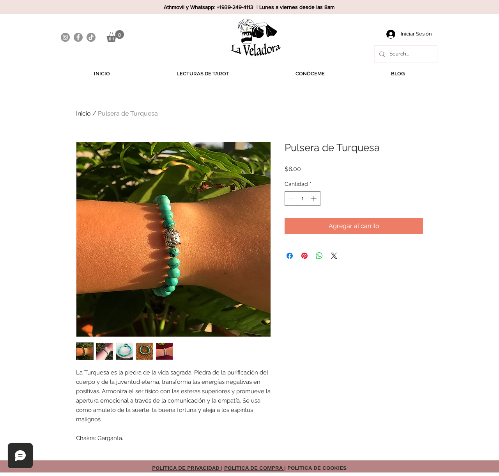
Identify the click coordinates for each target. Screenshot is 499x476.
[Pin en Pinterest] (304, 255)
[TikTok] (91, 37)
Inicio (83, 113)
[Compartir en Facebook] (289, 255)
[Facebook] (78, 37)
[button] (115, 36)
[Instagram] (65, 37)
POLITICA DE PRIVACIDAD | (187, 468)
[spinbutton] (303, 198)
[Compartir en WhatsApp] (319, 255)
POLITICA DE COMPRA (254, 468)
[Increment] (314, 198)
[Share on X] (334, 255)
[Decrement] (291, 198)
